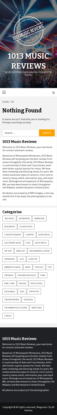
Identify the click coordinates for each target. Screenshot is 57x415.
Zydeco (8, 315)
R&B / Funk (9, 283)
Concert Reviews (12, 234)
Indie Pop (20, 250)
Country (30, 234)
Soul (22, 291)
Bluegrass (9, 226)
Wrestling (36, 307)
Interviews (9, 259)
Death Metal (44, 234)
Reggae (22, 283)
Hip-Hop (8, 250)
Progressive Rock (27, 275)
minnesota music (12, 267)
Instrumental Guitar (39, 250)
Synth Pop (34, 291)
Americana (39, 218)
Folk (28, 242)
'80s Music (9, 218)
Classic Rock (26, 226)
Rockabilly (9, 291)
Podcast (39, 267)
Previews (8, 275)
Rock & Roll (37, 283)
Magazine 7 (43, 407)
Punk (42, 275)
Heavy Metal (41, 242)
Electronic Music (12, 242)
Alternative (24, 218)
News (27, 267)
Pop (50, 267)
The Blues (28, 299)
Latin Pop (33, 259)
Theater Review (11, 299)
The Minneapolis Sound (15, 307)
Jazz (21, 259)
